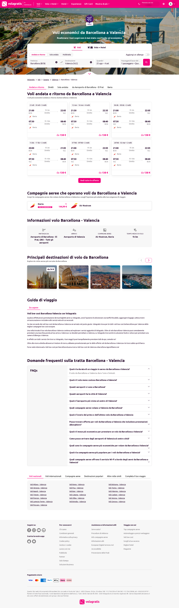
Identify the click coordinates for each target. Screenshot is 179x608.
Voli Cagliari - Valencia (116, 495)
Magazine (127, 549)
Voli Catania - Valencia (77, 495)
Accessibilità (96, 549)
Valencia (55, 80)
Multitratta (67, 55)
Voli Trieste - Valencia (38, 495)
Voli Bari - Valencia (76, 491)
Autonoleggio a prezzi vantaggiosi (136, 533)
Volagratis (31, 80)
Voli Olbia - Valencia (76, 498)
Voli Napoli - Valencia (38, 491)
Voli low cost (128, 537)
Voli (39, 80)
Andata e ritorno (38, 55)
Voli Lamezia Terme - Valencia (41, 502)
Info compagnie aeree (99, 537)
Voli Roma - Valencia (76, 484)
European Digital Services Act (102, 545)
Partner (62, 557)
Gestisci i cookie (65, 545)
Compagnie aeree (72, 476)
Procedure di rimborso (99, 533)
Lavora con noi (64, 549)
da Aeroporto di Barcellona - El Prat (88, 87)
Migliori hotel (129, 545)
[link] (47, 120)
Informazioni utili (97, 541)
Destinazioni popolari (93, 476)
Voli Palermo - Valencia (117, 491)
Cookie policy (64, 541)
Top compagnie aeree (132, 529)
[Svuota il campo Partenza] (56, 62)
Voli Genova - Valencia (116, 502)
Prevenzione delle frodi (100, 553)
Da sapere (33, 308)
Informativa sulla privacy (68, 537)
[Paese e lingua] (163, 3)
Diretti (51, 87)
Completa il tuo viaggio (135, 476)
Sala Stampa (63, 561)
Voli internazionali (53, 476)
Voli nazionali (35, 476)
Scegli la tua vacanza (131, 541)
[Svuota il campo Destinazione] (91, 62)
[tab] (77, 47)
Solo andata (54, 55)
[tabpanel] (89, 136)
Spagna (46, 80)
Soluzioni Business (66, 565)
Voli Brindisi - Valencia (77, 502)
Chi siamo (62, 529)
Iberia (110, 87)
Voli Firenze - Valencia (38, 498)
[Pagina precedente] (141, 260)
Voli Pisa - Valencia (76, 488)
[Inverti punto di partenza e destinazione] (62, 62)
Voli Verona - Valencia (116, 498)
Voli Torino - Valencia (116, 488)
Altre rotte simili (114, 476)
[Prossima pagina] (149, 260)
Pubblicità (63, 553)
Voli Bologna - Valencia (117, 484)
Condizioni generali (66, 533)
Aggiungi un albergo (135, 55)
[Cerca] (146, 62)
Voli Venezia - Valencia (38, 488)
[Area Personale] (172, 3)
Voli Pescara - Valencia (38, 505)
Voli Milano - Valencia (38, 484)
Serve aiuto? (96, 529)
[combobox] (44, 62)
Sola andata (62, 87)
